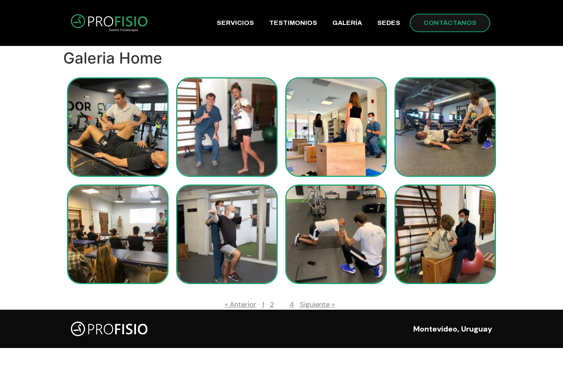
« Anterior (240, 304)
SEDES (388, 22)
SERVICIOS (235, 22)
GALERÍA (347, 22)
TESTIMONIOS (293, 22)
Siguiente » (317, 304)
